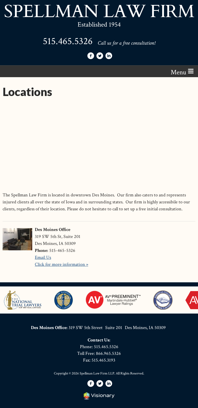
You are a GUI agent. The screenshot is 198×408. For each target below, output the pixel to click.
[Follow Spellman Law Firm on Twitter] (99, 55)
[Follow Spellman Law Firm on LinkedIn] (108, 55)
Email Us (43, 257)
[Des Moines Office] (17, 239)
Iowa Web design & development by (99, 396)
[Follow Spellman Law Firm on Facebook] (90, 55)
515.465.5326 (68, 41)
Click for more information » (61, 264)
